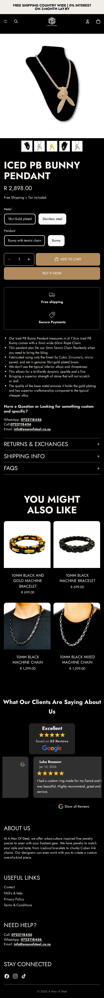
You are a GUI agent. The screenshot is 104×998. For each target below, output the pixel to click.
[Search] (16, 21)
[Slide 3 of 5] (52, 146)
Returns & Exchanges (36, 444)
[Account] (87, 21)
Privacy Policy (14, 899)
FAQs (11, 468)
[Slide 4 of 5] (64, 146)
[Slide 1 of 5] (27, 146)
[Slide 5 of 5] (77, 146)
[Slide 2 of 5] (39, 146)
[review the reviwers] (19, 764)
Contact (9, 887)
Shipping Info (24, 456)
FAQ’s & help (13, 893)
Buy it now (52, 273)
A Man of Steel (57, 991)
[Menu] (5, 21)
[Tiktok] (24, 976)
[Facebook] (7, 976)
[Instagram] (15, 976)
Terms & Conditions (18, 905)
